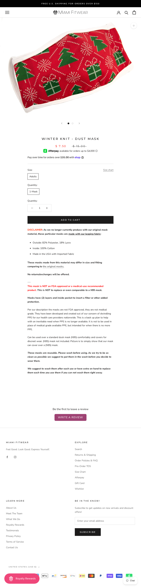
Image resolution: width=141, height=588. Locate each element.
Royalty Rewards (15, 524)
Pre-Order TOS (83, 466)
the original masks (53, 266)
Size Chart (80, 471)
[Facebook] (7, 457)
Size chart (108, 170)
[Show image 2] (72, 123)
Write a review (70, 417)
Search (78, 449)
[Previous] (61, 123)
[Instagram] (15, 457)
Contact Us (12, 547)
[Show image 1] (68, 123)
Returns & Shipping (85, 455)
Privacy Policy (13, 536)
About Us (11, 507)
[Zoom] (134, 26)
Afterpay (79, 477)
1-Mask (33, 191)
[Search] (126, 12)
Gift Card (79, 483)
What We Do (13, 519)
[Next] (79, 123)
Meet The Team (14, 513)
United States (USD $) (23, 567)
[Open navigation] (7, 12)
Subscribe (88, 532)
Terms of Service (15, 541)
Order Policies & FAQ (86, 460)
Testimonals (12, 530)
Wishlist (79, 488)
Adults (33, 176)
